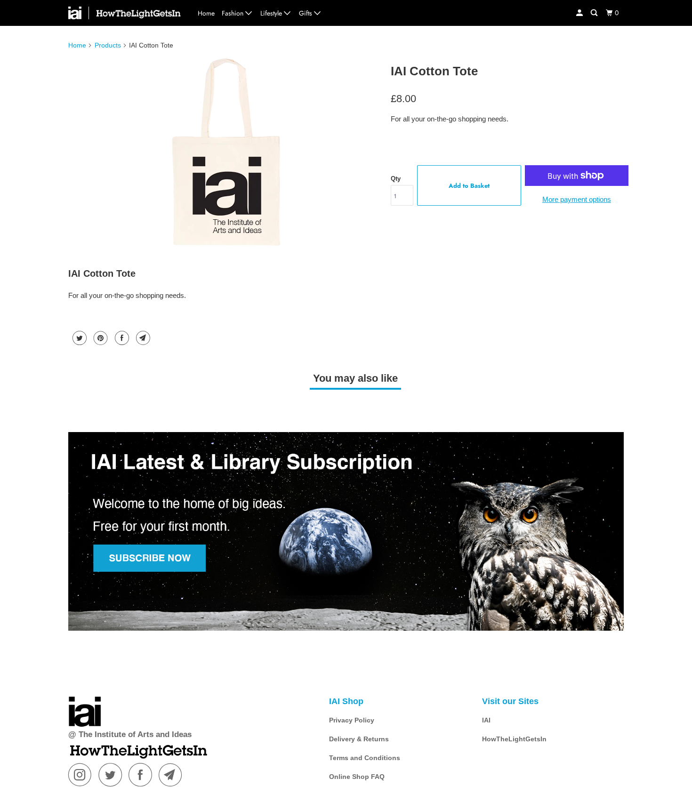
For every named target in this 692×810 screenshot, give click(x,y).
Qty (396, 178)
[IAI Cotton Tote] (227, 152)
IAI (486, 720)
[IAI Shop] (78, 13)
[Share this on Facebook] (121, 338)
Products (108, 45)
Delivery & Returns (359, 739)
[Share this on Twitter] (78, 338)
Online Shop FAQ (357, 776)
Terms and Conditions (364, 758)
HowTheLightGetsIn (514, 739)
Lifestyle (272, 13)
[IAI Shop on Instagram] (82, 774)
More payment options (576, 199)
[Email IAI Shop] (173, 774)
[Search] (595, 13)
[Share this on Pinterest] (99, 338)
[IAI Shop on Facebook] (143, 774)
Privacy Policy (351, 720)
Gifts (306, 13)
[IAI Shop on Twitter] (112, 774)
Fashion (233, 13)
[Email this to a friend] (142, 338)
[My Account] (580, 13)
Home (206, 13)
